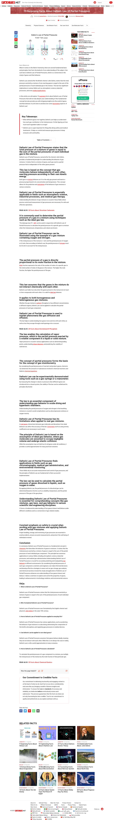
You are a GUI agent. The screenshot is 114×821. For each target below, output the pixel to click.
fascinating (56, 103)
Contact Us (77, 803)
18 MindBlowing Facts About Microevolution (46, 768)
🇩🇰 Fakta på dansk (67, 809)
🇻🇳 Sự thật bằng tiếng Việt (68, 817)
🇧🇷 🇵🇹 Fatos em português (51, 809)
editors (40, 691)
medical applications (39, 90)
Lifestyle (85, 6)
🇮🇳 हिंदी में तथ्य (34, 813)
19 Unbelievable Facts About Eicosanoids (85, 59)
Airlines (4, 6)
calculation (40, 184)
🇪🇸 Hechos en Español (76, 807)
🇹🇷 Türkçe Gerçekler (36, 819)
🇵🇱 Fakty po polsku (74, 815)
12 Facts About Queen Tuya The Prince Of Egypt (46, 792)
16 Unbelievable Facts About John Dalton (84, 745)
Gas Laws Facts (64, 25)
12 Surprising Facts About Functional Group (86, 53)
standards (48, 689)
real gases (24, 424)
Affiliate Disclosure (46, 805)
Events (46, 6)
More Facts (34, 807)
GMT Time (74, 111)
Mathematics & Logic (94, 6)
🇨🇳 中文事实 (48, 819)
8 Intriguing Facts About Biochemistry (86, 47)
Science (56, 7)
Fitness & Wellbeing (54, 6)
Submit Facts (82, 805)
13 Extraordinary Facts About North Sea (85, 768)
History (69, 6)
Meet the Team (54, 803)
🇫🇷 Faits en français (61, 807)
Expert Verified (51, 20)
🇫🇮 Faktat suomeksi (49, 811)
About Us (33, 803)
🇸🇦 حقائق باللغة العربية (64, 811)
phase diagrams (38, 344)
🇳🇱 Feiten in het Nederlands (58, 815)
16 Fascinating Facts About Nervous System (66, 768)
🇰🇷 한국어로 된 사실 (80, 813)
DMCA (56, 805)
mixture (30, 179)
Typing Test (74, 115)
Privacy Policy (72, 805)
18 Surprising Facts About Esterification (86, 71)
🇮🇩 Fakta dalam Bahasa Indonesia (50, 813)
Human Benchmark (76, 120)
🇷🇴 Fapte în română (36, 817)
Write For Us (34, 805)
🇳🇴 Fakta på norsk (35, 811)
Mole (20, 265)
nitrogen (62, 243)
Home (50, 7)
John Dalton (29, 611)
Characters (17, 6)
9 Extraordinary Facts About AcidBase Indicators (86, 41)
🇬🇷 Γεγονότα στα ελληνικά (80, 811)
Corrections (51, 426)
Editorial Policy (43, 803)
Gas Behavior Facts (52, 25)
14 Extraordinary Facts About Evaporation (27, 768)
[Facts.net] (11, 2)
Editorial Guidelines (64, 20)
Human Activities (76, 6)
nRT (35, 223)
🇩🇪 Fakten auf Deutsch (46, 807)
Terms (63, 805)
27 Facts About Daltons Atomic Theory (66, 745)
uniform (39, 303)
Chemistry (62, 7)
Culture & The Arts (26, 6)
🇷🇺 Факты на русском (51, 817)
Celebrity (10, 6)
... (111, 6)
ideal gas (53, 292)
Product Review (66, 803)
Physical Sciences (39, 25)
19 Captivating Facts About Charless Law (46, 745)
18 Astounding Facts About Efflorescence (87, 65)
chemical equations (31, 371)
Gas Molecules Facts (77, 25)
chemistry (22, 548)
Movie (102, 6)
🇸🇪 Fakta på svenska (81, 809)
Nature (107, 6)
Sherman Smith (79, 16)
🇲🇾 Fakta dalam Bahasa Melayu (39, 815)
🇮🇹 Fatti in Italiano (36, 809)
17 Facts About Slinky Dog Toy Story (65, 791)
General (63, 6)
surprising (42, 96)
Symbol (73, 107)
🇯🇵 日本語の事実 (67, 813)
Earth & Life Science (37, 6)
